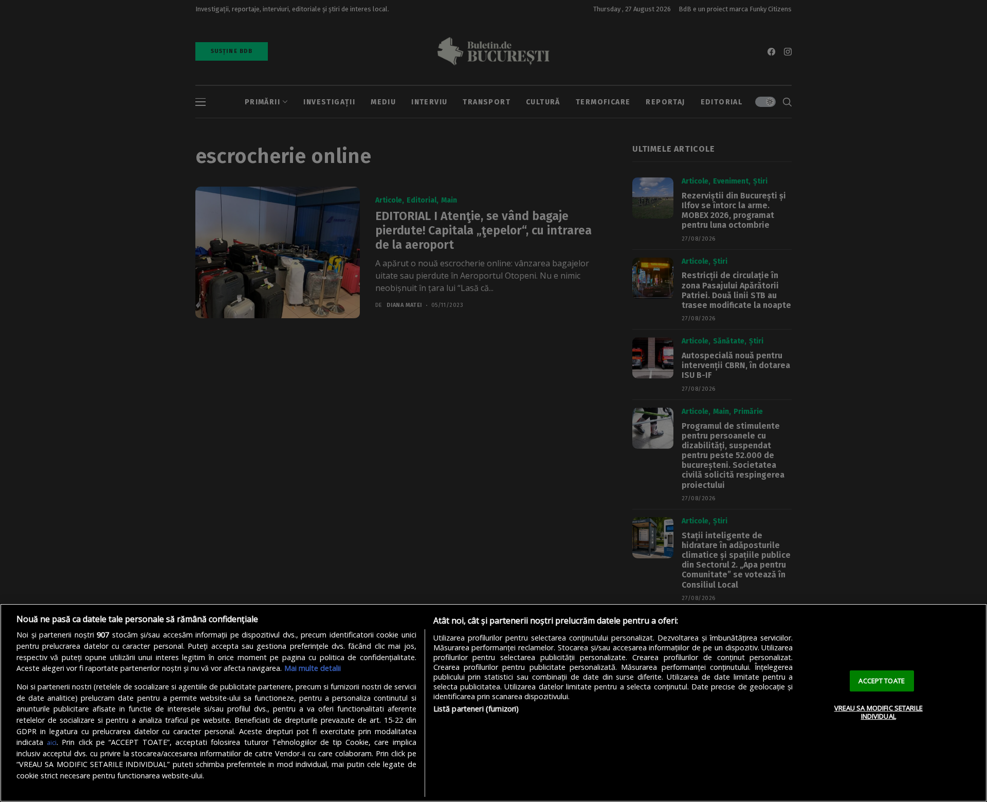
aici (52, 742)
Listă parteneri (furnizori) (476, 709)
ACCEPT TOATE (881, 680)
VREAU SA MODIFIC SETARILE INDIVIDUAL (878, 712)
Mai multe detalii (312, 668)
